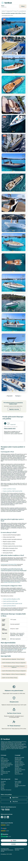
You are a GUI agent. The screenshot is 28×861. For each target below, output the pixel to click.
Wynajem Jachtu (18, 761)
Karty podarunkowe (5, 765)
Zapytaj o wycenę (14, 409)
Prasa (2, 770)
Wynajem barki (18, 768)
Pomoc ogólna (18, 781)
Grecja (2, 782)
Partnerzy (17, 849)
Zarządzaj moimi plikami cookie (20, 786)
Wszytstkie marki (19, 773)
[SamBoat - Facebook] (2, 817)
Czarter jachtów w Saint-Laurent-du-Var (12, 603)
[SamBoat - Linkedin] (8, 817)
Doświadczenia (4, 773)
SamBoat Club (4, 767)
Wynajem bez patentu (20, 769)
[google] (4, 828)
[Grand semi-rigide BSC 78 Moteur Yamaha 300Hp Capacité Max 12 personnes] (14, 65)
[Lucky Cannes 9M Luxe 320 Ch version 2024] (14, 105)
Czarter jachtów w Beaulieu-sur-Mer (11, 599)
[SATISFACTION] (14, 303)
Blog (2, 774)
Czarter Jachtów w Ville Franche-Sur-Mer (12, 491)
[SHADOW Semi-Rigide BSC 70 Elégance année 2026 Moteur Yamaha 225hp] (14, 85)
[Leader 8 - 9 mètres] (14, 362)
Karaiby (2, 788)
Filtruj (22, 6)
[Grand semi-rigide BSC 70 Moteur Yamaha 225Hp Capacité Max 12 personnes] (14, 183)
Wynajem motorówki (19, 757)
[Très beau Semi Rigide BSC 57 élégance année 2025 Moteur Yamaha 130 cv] (14, 163)
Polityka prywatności (19, 848)
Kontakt (17, 784)
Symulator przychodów (6, 763)
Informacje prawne (5, 848)
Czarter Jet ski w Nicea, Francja (9, 677)
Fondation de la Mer (5, 771)
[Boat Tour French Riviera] (14, 382)
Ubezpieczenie (4, 761)
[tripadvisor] (5, 834)
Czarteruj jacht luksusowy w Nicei (9, 564)
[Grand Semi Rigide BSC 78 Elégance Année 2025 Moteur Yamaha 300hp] (14, 263)
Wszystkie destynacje (6, 789)
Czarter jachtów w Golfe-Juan (10, 601)
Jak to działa (18, 782)
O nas (2, 757)
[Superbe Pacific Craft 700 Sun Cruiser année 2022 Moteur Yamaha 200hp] (14, 283)
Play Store (15, 801)
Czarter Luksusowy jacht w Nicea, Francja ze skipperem (14, 666)
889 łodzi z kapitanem (15, 639)
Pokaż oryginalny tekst (9, 428)
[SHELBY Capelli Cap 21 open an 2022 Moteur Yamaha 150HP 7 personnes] (14, 242)
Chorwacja (3, 781)
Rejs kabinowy (18, 771)
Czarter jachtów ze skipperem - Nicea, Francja (13, 659)
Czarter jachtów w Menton (9, 605)
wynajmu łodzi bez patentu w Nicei (12, 582)
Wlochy (2, 787)
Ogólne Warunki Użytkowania (7, 849)
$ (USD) (13, 844)
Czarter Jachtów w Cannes (9, 488)
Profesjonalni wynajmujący (7, 764)
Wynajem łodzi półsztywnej (18, 759)
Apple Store (15, 797)
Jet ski (18, 635)
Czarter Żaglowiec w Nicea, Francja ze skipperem (13, 674)
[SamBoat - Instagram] (5, 817)
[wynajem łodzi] (7, 3)
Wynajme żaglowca (19, 762)
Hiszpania (3, 784)
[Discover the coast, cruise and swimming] (14, 203)
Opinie (2, 768)
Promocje (17, 772)
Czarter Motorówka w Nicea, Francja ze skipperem (14, 670)
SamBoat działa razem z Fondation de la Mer (13, 649)
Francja (2, 785)
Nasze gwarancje (5, 760)
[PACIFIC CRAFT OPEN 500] (14, 223)
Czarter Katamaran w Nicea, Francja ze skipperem (13, 662)
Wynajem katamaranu (20, 764)
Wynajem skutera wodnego (19, 766)
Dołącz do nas (4, 758)
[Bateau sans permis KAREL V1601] (14, 323)
